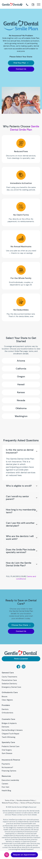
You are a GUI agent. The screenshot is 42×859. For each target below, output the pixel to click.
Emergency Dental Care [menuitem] (11, 687)
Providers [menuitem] (6, 705)
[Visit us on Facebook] (18, 668)
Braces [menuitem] (4, 696)
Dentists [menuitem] (5, 709)
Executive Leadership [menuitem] (10, 780)
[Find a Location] (21, 4)
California (21, 368)
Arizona (21, 360)
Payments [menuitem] (6, 764)
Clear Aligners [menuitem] (7, 700)
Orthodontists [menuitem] (7, 713)
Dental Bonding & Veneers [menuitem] (12, 730)
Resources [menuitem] (6, 776)
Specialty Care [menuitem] (8, 742)
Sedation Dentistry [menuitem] (9, 683)
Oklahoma (21, 408)
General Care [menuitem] (8, 673)
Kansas (21, 392)
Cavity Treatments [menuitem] (9, 677)
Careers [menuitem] (5, 784)
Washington (21, 416)
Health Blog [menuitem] (6, 790)
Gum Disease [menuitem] (7, 753)
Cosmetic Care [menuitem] (8, 719)
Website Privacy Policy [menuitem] (10, 803)
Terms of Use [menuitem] (9, 800)
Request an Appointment (24, 854)
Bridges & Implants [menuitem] (9, 723)
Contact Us (21, 69)
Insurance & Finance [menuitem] (11, 760)
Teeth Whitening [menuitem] (8, 737)
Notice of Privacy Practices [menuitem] (30, 803)
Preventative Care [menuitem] (9, 680)
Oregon (21, 376)
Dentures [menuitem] (5, 727)
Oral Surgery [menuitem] (7, 750)
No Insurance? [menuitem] (7, 767)
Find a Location (21, 658)
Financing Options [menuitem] (9, 771)
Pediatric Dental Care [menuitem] (10, 746)
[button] (21, 62)
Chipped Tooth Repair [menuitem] (10, 733)
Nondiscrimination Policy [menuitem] (26, 800)
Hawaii (21, 384)
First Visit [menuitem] (5, 787)
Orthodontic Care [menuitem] (10, 692)
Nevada (21, 400)
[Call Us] (6, 854)
